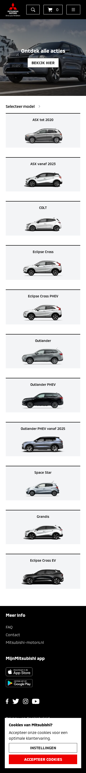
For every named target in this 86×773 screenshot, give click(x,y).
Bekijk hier (43, 62)
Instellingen (43, 747)
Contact (13, 634)
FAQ (9, 627)
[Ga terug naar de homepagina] (13, 10)
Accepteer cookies (43, 759)
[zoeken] (33, 9)
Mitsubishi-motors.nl (25, 642)
